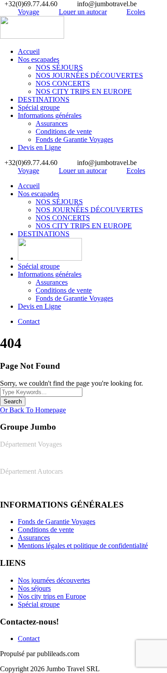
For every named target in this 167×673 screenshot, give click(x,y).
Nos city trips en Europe (52, 596)
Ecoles (135, 12)
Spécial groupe (39, 107)
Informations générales (49, 115)
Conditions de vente (64, 131)
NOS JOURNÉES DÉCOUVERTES (89, 75)
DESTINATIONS (43, 99)
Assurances (52, 123)
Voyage (28, 12)
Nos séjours (34, 588)
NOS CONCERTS (63, 83)
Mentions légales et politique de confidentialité (83, 545)
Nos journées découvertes (54, 580)
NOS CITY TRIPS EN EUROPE (84, 91)
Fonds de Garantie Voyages (74, 139)
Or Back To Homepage (33, 410)
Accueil (29, 51)
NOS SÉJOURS (59, 67)
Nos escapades (38, 59)
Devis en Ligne (39, 147)
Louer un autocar (83, 12)
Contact (29, 321)
